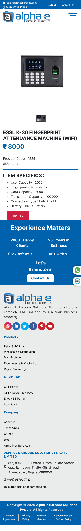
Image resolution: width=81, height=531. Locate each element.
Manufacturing (13, 357)
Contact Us (67, 4)
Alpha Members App (17, 445)
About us (9, 422)
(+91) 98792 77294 (16, 7)
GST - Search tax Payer (19, 392)
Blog (7, 439)
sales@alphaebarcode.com (22, 2)
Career (52, 4)
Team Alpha (11, 427)
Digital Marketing (15, 369)
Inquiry (18, 216)
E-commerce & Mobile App (21, 363)
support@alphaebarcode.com (27, 486)
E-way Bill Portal (14, 398)
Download (10, 404)
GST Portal (11, 386)
